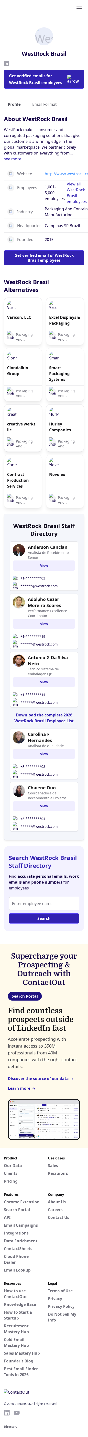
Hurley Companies (60, 427)
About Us (57, 1202)
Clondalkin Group (17, 370)
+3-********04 (33, 818)
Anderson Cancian (47, 547)
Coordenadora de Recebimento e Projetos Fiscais (47, 795)
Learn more (19, 1088)
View (44, 565)
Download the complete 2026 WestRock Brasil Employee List (44, 717)
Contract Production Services (18, 480)
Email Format (44, 104)
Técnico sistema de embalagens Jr (43, 671)
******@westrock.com (39, 586)
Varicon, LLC (19, 317)
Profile (14, 104)
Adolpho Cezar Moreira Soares (44, 602)
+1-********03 (33, 578)
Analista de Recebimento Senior (48, 555)
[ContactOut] (28, 8)
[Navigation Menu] (79, 8)
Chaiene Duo (42, 788)
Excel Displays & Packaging (64, 320)
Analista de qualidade (46, 745)
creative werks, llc (22, 427)
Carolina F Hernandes (40, 737)
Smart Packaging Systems (59, 373)
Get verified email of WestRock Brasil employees (44, 258)
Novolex (57, 474)
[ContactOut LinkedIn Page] (7, 1413)
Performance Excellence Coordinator (47, 613)
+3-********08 (33, 766)
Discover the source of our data (38, 1078)
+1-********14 (33, 694)
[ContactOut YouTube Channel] (17, 1413)
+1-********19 (33, 636)
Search (44, 918)
